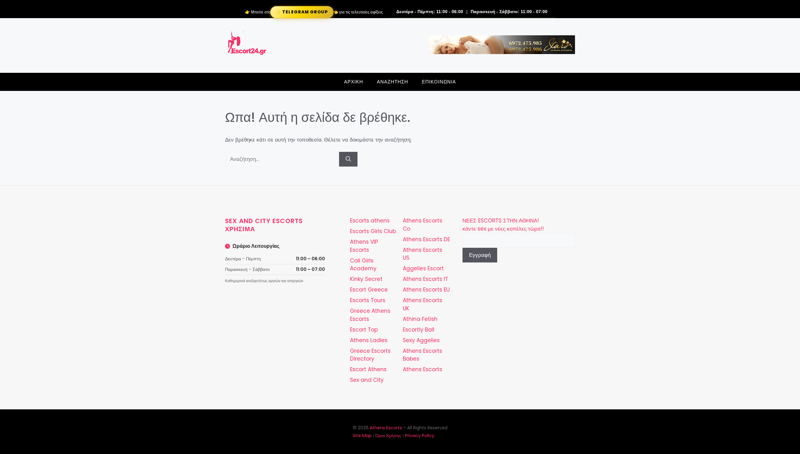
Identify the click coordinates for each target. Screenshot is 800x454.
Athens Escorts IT (425, 279)
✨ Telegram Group (301, 12)
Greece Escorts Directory (370, 355)
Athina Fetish (420, 319)
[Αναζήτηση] (348, 159)
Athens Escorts (422, 369)
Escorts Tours (367, 300)
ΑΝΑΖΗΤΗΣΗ (392, 81)
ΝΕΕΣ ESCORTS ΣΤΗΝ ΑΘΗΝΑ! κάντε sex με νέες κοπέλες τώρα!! (503, 224)
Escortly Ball (418, 329)
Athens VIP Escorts (364, 246)
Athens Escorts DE (426, 239)
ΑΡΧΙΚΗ (353, 81)
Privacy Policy (419, 435)
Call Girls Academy (363, 264)
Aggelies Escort (423, 268)
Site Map (362, 435)
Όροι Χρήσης (388, 435)
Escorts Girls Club (373, 231)
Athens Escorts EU (426, 289)
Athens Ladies (369, 340)
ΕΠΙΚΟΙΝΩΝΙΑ (439, 81)
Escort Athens (368, 369)
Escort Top (364, 329)
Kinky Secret (366, 279)
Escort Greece (369, 289)
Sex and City (367, 380)
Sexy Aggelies (421, 340)
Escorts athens (370, 220)
